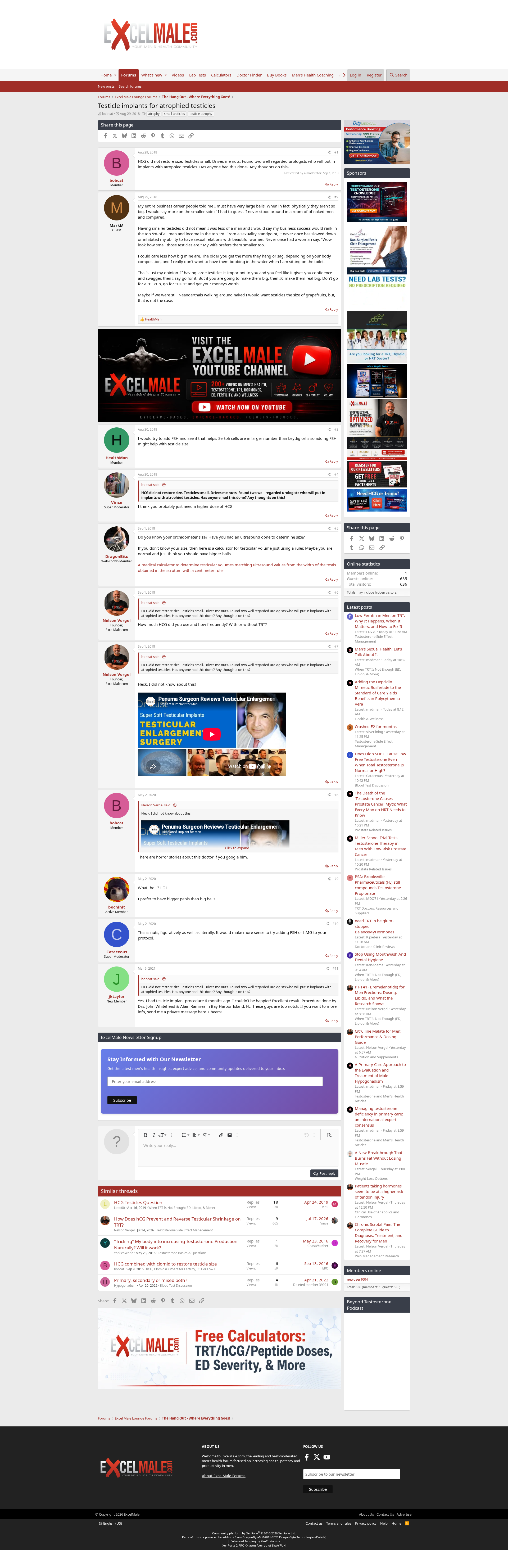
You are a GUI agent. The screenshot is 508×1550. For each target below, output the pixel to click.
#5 (336, 528)
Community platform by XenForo (254, 1533)
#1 (336, 152)
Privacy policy (366, 1523)
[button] (115, 75)
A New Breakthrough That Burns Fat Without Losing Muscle (378, 1158)
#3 (336, 429)
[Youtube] (326, 1458)
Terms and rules (338, 1523)
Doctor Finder (249, 75)
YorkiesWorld (123, 1253)
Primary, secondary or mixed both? (150, 1280)
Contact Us (385, 1514)
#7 (336, 646)
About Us (366, 1514)
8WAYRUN (278, 1545)
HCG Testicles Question (138, 1202)
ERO (325, 1268)
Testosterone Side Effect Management (184, 1230)
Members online (364, 1270)
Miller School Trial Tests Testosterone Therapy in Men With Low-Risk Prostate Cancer (380, 846)
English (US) (112, 1523)
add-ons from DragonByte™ (242, 1537)
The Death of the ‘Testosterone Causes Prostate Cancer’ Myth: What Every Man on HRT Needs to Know (381, 804)
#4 (336, 474)
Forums (128, 75)
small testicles (174, 113)
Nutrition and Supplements (376, 1057)
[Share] (329, 153)
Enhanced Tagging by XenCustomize (255, 1541)
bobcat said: (150, 484)
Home (106, 75)
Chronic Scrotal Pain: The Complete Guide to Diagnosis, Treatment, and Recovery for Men (378, 1233)
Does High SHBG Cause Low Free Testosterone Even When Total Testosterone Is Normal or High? (380, 762)
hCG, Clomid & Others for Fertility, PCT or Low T (181, 1269)
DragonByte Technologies (297, 1537)
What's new (151, 75)
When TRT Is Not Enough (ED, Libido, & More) (181, 1207)
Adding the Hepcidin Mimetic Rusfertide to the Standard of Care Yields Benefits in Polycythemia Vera (378, 693)
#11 (335, 968)
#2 (336, 197)
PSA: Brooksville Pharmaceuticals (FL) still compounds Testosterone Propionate (378, 885)
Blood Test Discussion (176, 1285)
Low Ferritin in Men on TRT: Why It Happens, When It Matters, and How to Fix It (380, 621)
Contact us (314, 1523)
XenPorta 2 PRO (233, 1545)
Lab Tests (197, 75)
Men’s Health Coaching (313, 75)
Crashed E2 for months (376, 726)
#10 (335, 923)
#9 (336, 878)
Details (320, 1537)
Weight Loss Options (371, 1178)
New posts (106, 86)
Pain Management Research (377, 1256)
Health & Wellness (369, 718)
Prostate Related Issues (373, 830)
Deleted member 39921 (310, 1284)
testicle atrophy (200, 113)
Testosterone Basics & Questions (182, 1253)
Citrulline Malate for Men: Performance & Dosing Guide (378, 1036)
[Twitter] (317, 1458)
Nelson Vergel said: (156, 805)
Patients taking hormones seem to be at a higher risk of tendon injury (379, 1191)
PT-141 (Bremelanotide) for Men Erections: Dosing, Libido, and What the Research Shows (380, 995)
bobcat (107, 113)
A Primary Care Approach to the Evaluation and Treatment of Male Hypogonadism (380, 1073)
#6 (336, 592)
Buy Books (277, 75)
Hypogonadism (125, 1285)
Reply (333, 184)
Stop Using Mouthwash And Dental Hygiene (380, 956)
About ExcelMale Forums (224, 1475)
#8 (336, 795)
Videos (178, 75)
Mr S (324, 1207)
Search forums (130, 86)
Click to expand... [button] (238, 848)
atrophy (154, 113)
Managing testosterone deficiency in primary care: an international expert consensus (379, 1117)
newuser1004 (357, 1279)
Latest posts (359, 607)
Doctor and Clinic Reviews (375, 946)
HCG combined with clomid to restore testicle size (165, 1264)
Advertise (404, 1514)
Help (384, 1523)
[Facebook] (306, 1458)
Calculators (221, 75)
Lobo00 (119, 1207)
